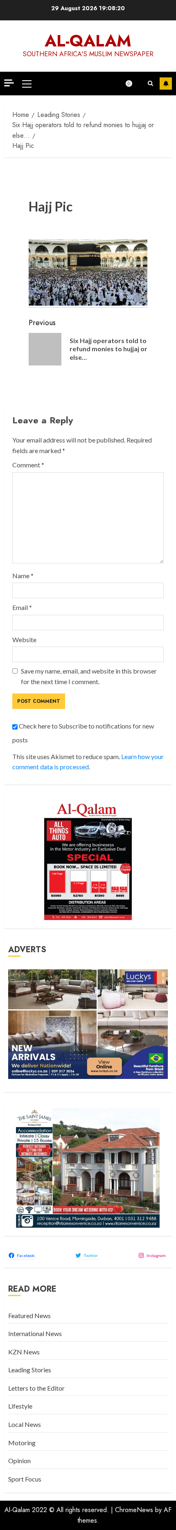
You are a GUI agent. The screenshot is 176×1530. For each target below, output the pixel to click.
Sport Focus (24, 1479)
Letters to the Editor (36, 1388)
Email (22, 607)
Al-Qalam (88, 41)
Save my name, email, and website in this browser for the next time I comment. (89, 676)
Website (24, 639)
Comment (28, 465)
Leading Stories (29, 1370)
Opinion (19, 1460)
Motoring (22, 1442)
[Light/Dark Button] (133, 83)
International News (35, 1333)
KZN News (24, 1352)
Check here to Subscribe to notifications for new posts (83, 733)
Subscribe (166, 83)
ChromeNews (134, 1510)
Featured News (29, 1315)
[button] (27, 83)
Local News (24, 1424)
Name (23, 575)
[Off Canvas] (9, 82)
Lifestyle (20, 1406)
